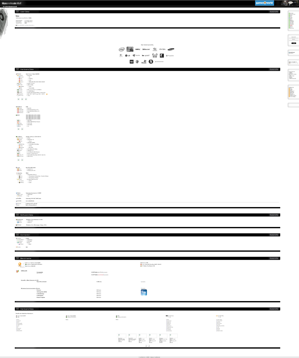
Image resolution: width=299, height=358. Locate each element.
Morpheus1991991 (220, 325)
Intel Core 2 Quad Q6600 (32, 74)
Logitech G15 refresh (31, 203)
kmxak (218, 328)
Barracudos (219, 323)
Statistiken (292, 24)
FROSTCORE (220, 330)
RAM (291, 90)
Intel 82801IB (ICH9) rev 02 (33, 111)
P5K (27, 106)
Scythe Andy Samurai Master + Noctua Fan (36, 92)
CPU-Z (291, 26)
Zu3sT (218, 329)
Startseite (291, 13)
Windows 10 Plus (293, 95)
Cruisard (19, 320)
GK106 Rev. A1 (30, 139)
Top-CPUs (292, 22)
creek (218, 327)
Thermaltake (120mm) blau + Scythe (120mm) (38, 176)
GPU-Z (291, 27)
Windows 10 (292, 94)
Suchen (291, 15)
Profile (291, 17)
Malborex (169, 323)
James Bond (219, 319)
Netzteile (291, 93)
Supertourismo (170, 327)
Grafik (291, 89)
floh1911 (168, 324)
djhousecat (169, 325)
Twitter (291, 18)
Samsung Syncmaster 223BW (33, 193)
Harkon (290, 77)
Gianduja (169, 329)
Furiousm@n (19, 323)
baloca (290, 76)
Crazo (18, 325)
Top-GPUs (292, 23)
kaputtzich (169, 320)
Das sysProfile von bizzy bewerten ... (26, 25)
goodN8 (218, 322)
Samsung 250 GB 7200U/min (33, 198)
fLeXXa (218, 324)
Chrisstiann (169, 330)
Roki (168, 319)
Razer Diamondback (31, 205)
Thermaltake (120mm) (33, 177)
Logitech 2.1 (30, 169)
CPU (291, 88)
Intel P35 (29, 108)
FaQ (290, 16)
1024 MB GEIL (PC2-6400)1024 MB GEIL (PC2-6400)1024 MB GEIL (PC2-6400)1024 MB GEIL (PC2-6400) (33, 117)
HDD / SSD (292, 92)
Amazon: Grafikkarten (155, 357)
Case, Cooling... (293, 96)
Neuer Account (292, 14)
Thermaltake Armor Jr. (32, 174)
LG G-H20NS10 (30, 201)
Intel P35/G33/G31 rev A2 (32, 109)
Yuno (290, 75)
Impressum (292, 28)
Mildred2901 (19, 330)
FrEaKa (18, 329)
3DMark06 (292, 21)
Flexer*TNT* (219, 320)
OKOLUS (169, 328)
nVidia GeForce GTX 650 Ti (33, 136)
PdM (291, 19)
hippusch (169, 322)
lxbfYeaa (291, 73)
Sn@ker (290, 72)
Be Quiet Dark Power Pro (32, 179)
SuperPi (291, 20)
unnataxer (19, 328)
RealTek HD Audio (31, 167)
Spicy (18, 319)
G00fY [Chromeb (292, 78)
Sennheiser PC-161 (31, 170)
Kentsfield (29, 75)
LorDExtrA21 (19, 324)
